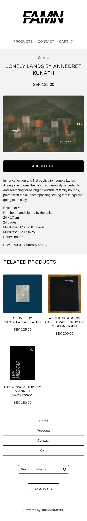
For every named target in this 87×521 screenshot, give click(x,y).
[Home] (43, 18)
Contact (46, 41)
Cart (43, 450)
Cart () (66, 41)
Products (23, 41)
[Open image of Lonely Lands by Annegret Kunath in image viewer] (43, 124)
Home (43, 421)
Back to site (43, 488)
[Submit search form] (64, 469)
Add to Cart (43, 166)
